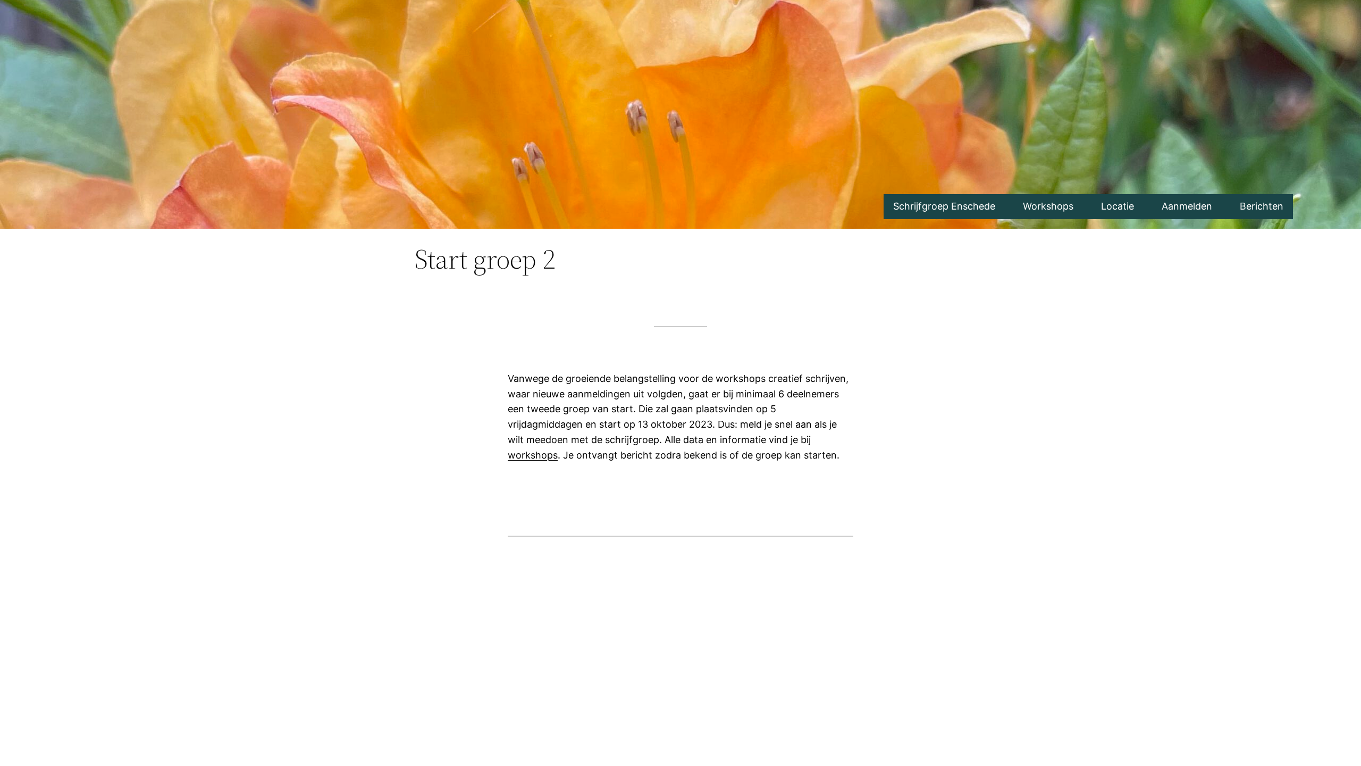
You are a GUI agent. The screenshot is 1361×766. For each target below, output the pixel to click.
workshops (533, 455)
